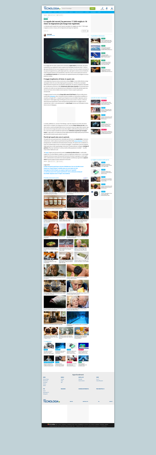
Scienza (44, 383)
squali (47, 152)
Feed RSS (71, 401)
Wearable (80, 379)
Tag (98, 401)
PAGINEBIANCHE (81, 424)
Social (44, 390)
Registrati (102, 9)
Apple (62, 380)
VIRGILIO (59, 424)
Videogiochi (45, 393)
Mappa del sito (85, 401)
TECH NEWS (58, 349)
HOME (45, 17)
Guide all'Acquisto (99, 380)
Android (62, 379)
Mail (106, 9)
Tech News (45, 382)
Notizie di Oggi (46, 379)
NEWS (45, 12)
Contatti (110, 401)
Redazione (63, 388)
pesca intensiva (78, 141)
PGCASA (76, 424)
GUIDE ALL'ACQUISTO (79, 12)
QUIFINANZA (97, 424)
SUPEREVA (106, 424)
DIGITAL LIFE (81, 349)
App (61, 382)
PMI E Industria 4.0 (100, 388)
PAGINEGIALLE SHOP (70, 424)
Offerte (44, 385)
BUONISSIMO (102, 424)
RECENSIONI (93, 12)
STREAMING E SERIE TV (63, 12)
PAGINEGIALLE (64, 424)
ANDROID (50, 12)
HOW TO (71, 12)
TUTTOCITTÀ (86, 424)
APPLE (55, 12)
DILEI (90, 424)
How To (97, 379)
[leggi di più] (88, 35)
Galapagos (52, 96)
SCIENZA (47, 17)
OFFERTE (87, 12)
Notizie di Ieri (45, 380)
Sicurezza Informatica (84, 388)
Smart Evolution (82, 380)
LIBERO (56, 424)
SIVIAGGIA (93, 424)
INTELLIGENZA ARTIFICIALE (49, 362)
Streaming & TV (46, 392)
